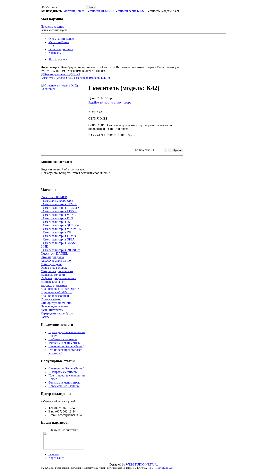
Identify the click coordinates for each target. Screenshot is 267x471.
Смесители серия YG (56, 232)
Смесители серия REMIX (59, 204)
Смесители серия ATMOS (59, 211)
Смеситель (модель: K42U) (92, 77)
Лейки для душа (51, 264)
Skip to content (57, 59)
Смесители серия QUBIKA (60, 225)
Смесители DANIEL (54, 253)
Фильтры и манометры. (64, 342)
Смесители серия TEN (57, 218)
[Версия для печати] (55, 73)
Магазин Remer (73, 11)
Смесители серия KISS (128, 11)
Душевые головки (53, 274)
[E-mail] (74, 73)
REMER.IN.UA (164, 467)
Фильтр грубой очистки (57, 302)
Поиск (45, 7)
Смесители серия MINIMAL (61, 229)
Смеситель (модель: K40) (57, 77)
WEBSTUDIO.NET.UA (141, 464)
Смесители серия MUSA (58, 214)
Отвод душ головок (54, 267)
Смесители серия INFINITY (60, 250)
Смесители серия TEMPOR (60, 236)
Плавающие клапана (54, 306)
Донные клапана (52, 281)
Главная (53, 454)
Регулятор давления (54, 285)
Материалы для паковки (57, 271)
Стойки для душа (52, 257)
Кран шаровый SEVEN (56, 292)
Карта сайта (56, 457)
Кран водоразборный (55, 295)
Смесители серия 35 (55, 221)
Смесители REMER (98, 11)
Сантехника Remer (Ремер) (66, 346)
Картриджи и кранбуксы (57, 313)
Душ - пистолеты (52, 310)
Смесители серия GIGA (58, 239)
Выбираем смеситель (62, 339)
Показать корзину (52, 26)
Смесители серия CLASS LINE (59, 244)
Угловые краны (51, 299)
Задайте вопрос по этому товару (109, 102)
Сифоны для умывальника (58, 278)
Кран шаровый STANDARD (60, 288)
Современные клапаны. (64, 386)
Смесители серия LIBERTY (60, 207)
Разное (45, 317)
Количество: (143, 150)
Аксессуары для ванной (57, 260)
